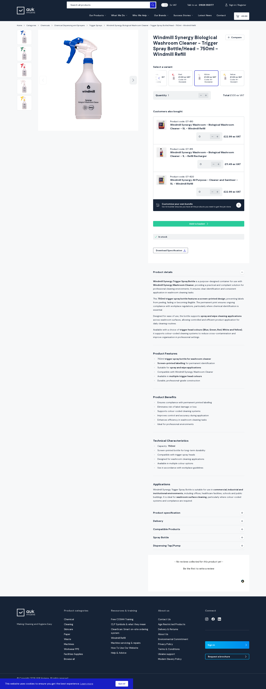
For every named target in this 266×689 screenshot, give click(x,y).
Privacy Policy (165, 644)
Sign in (211, 645)
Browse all (69, 659)
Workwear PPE (71, 649)
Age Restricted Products (171, 624)
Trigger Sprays (95, 25)
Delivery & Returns (168, 629)
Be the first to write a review (198, 568)
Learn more (86, 683)
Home (19, 25)
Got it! (121, 683)
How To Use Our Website (124, 647)
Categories (31, 25)
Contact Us (164, 619)
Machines (69, 644)
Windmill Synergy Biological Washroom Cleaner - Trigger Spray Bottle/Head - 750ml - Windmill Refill (151, 25)
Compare (236, 37)
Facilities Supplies (73, 654)
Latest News (205, 15)
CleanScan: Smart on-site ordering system (129, 631)
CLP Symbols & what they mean (128, 624)
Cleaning (68, 624)
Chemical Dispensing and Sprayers (69, 25)
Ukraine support (166, 654)
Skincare (68, 629)
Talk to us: (200, 5)
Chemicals (45, 25)
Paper (67, 634)
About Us (163, 634)
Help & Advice (118, 652)
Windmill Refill (118, 638)
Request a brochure (219, 656)
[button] (198, 568)
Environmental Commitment (173, 639)
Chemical (69, 619)
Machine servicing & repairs (126, 642)
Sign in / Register (237, 5)
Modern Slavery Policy (170, 659)
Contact (221, 15)
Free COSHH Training (122, 619)
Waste (67, 639)
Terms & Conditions (169, 649)
